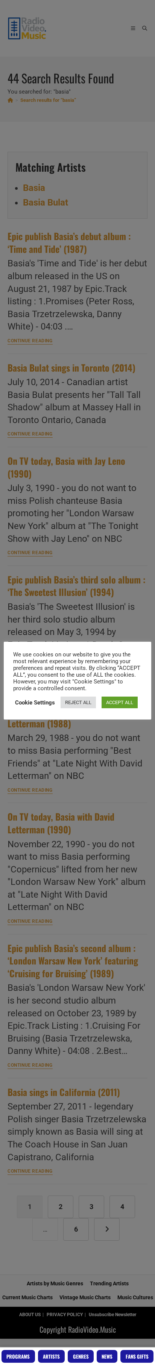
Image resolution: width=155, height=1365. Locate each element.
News (107, 1356)
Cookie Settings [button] (35, 702)
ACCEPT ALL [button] (119, 702)
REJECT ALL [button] (78, 702)
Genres (81, 1356)
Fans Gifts (137, 1356)
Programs (18, 1356)
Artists (51, 1356)
